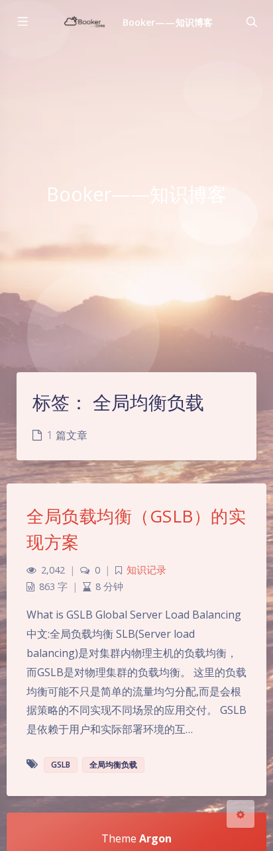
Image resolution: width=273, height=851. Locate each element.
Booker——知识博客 (168, 22)
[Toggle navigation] (251, 21)
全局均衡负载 (113, 764)
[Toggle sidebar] (22, 21)
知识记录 (146, 570)
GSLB (60, 764)
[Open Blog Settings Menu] (240, 814)
